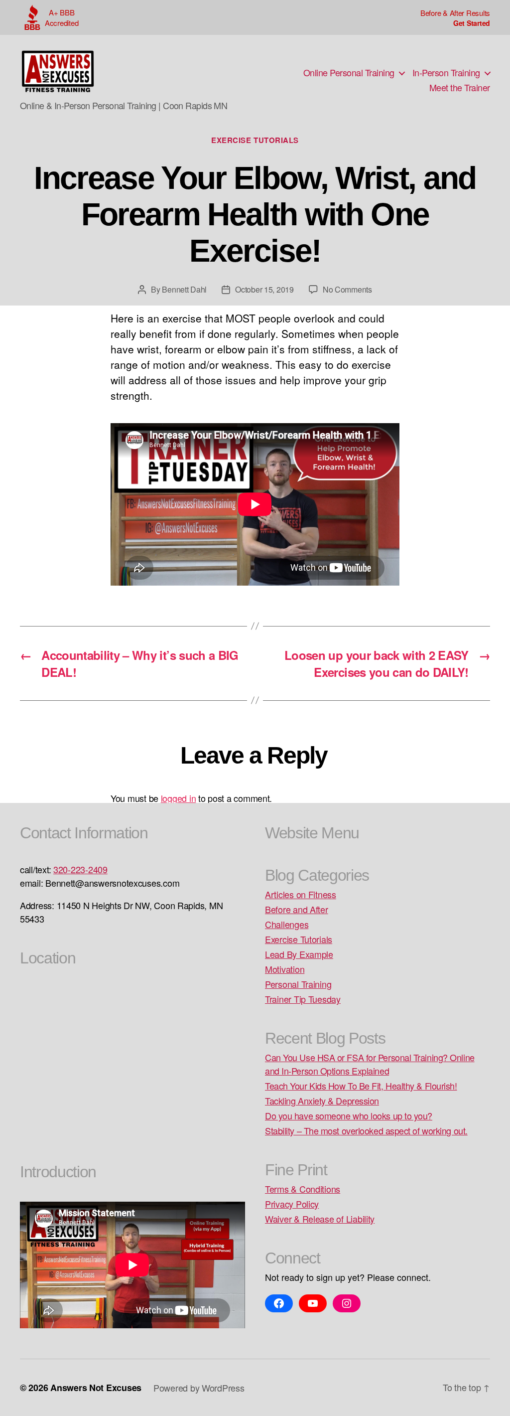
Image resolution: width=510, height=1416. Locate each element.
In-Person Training (446, 72)
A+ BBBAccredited (61, 17)
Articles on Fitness (300, 894)
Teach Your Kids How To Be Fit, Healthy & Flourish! (361, 1085)
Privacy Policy (292, 1203)
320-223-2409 (80, 869)
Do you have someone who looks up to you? (348, 1115)
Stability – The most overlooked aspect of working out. (366, 1130)
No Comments (347, 289)
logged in (178, 797)
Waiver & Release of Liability (320, 1218)
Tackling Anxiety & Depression (322, 1100)
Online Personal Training (348, 72)
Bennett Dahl (184, 289)
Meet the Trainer (459, 87)
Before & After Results (455, 12)
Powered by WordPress (199, 1387)
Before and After (296, 909)
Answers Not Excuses (95, 1387)
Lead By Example (299, 953)
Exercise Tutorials (255, 140)
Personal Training (298, 983)
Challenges (286, 924)
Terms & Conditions (302, 1188)
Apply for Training (455, 23)
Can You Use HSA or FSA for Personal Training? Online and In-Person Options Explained (370, 1064)
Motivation (284, 968)
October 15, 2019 (264, 289)
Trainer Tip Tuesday (303, 998)
